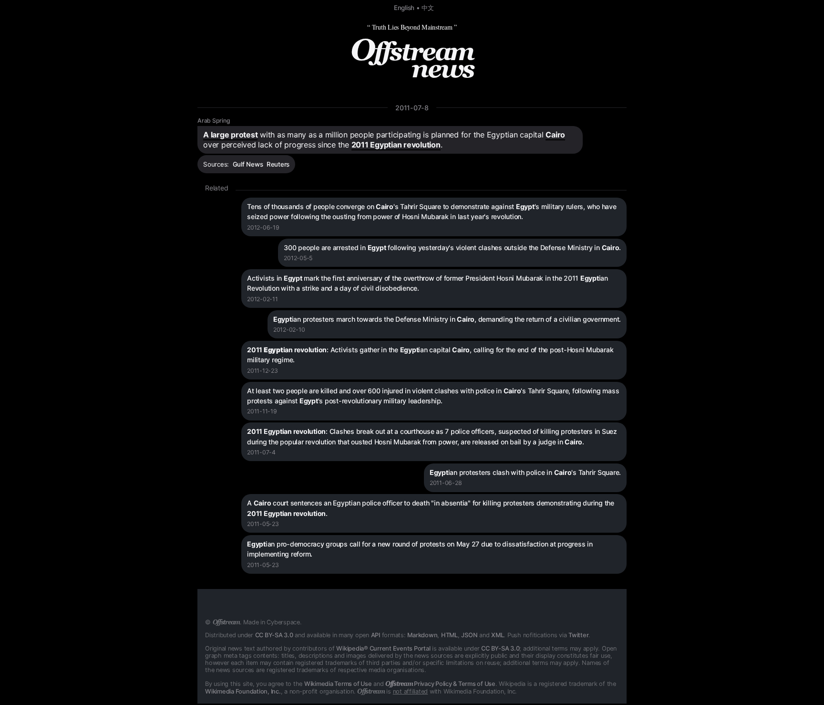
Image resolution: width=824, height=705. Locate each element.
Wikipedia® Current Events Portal (383, 648)
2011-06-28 (446, 482)
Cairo (555, 134)
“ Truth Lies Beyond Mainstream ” (412, 27)
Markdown (422, 635)
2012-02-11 (262, 299)
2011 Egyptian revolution (396, 144)
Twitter (578, 635)
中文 (428, 7)
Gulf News (248, 164)
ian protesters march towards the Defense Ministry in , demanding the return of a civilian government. (447, 319)
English (404, 7)
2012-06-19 (263, 227)
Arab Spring (213, 120)
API (375, 635)
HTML (449, 635)
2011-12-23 (262, 370)
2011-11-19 (262, 411)
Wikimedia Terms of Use (338, 683)
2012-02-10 (289, 329)
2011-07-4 (261, 452)
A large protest (230, 134)
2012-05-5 (298, 258)
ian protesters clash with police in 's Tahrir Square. (525, 472)
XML (497, 635)
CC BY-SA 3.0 (274, 635)
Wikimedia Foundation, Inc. (243, 691)
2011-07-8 (412, 108)
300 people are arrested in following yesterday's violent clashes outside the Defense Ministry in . (452, 247)
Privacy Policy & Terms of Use (440, 683)
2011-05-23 (263, 523)
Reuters (278, 164)
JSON (469, 635)
